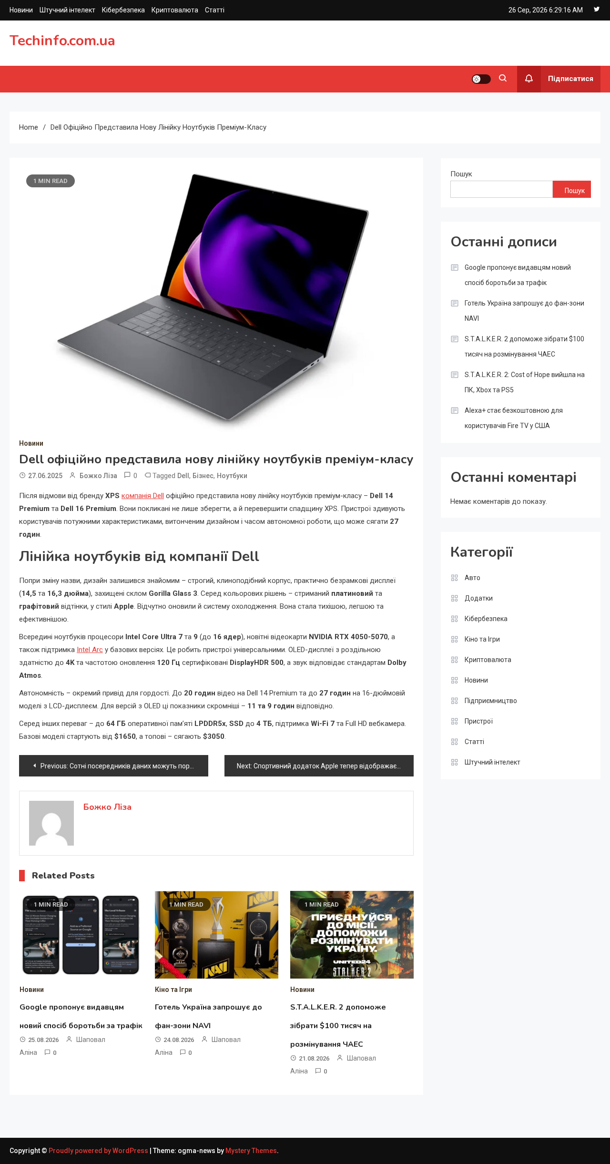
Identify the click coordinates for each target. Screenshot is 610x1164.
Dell (183, 476)
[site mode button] (481, 79)
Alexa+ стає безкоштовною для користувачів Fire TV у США (514, 418)
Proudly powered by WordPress (99, 1150)
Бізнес (203, 476)
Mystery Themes (251, 1150)
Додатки (479, 598)
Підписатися (570, 78)
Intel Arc (90, 649)
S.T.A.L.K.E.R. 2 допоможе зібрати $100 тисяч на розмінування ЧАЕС (338, 1026)
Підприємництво (491, 701)
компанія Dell (143, 495)
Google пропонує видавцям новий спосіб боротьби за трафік (518, 275)
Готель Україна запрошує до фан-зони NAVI (524, 310)
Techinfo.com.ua (62, 41)
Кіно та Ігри (173, 989)
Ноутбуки (232, 476)
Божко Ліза (98, 476)
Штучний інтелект (67, 10)
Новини (21, 10)
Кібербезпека (123, 10)
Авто (472, 578)
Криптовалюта (175, 10)
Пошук (461, 174)
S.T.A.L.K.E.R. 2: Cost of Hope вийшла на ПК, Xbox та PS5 (525, 382)
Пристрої (479, 721)
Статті (214, 10)
